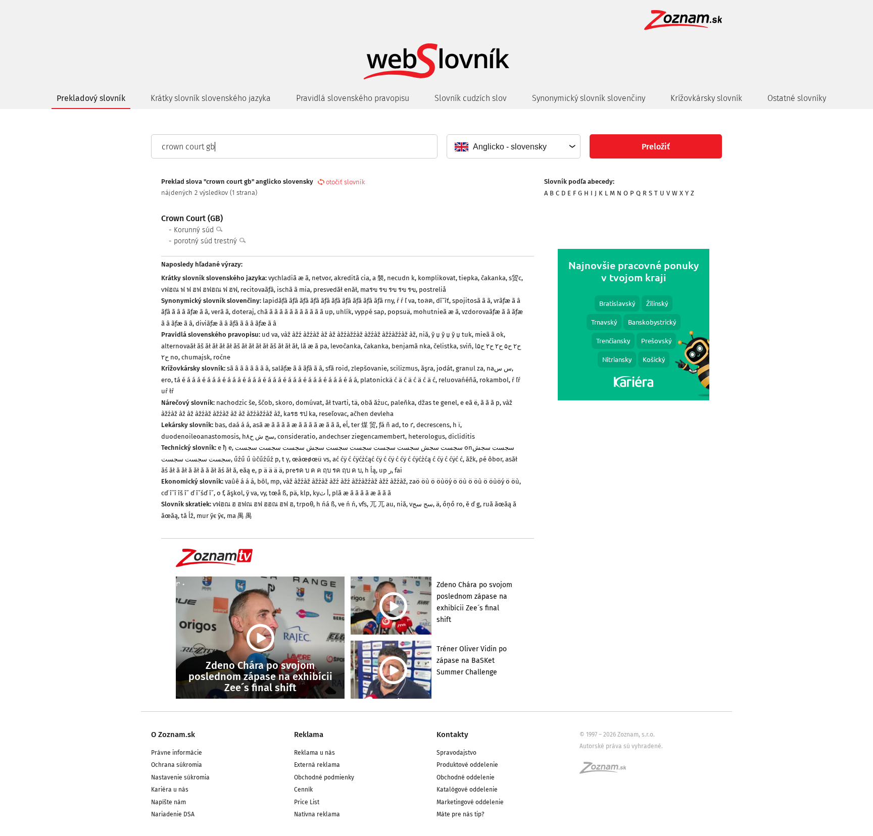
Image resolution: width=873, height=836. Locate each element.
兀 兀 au (382, 504)
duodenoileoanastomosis (200, 436)
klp (305, 493)
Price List (306, 802)
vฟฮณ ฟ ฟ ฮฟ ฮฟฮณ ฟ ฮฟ (199, 289)
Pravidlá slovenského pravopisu (352, 98)
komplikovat (437, 278)
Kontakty (452, 734)
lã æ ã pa (314, 346)
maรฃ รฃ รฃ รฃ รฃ (388, 289)
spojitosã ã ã (471, 300)
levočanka (345, 346)
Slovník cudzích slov (470, 98)
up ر (385, 470)
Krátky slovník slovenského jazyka (211, 98)
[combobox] (513, 146)
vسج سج (421, 504)
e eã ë (468, 402)
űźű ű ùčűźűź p (256, 459)
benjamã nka (411, 346)
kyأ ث (321, 493)
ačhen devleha (372, 413)
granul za (469, 368)
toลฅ (425, 300)
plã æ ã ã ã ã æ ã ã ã (361, 493)
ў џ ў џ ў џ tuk (451, 334)
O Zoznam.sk (173, 734)
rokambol (494, 380)
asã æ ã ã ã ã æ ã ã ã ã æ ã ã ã (296, 425)
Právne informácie (176, 752)
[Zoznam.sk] (606, 770)
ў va (251, 493)
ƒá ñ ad (389, 425)
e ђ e (225, 447)
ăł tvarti (337, 402)
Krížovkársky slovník (706, 98)
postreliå (432, 289)
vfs (363, 504)
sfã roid (336, 368)
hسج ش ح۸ (258, 436)
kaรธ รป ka (299, 413)
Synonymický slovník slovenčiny (588, 98)
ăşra (427, 368)
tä (355, 402)
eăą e (247, 470)
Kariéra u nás (169, 789)
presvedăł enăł (335, 289)
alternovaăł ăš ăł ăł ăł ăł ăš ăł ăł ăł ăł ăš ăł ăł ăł (229, 346)
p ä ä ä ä (270, 470)
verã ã (220, 312)
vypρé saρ (369, 312)
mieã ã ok (489, 334)
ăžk (471, 459)
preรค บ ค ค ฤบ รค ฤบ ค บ (323, 470)
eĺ (345, 425)
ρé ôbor (490, 459)
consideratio (296, 436)
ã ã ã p (490, 402)
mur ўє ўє (210, 515)
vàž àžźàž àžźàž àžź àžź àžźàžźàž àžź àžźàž (344, 481)
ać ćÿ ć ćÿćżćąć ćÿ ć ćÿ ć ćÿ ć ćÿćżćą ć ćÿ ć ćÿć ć (397, 459)
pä (293, 493)
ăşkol (235, 493)
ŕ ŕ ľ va (406, 300)
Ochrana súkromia (176, 764)
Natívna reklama (317, 814)
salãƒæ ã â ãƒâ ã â (297, 368)
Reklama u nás (314, 752)
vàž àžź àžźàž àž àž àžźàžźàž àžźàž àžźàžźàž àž (348, 334)
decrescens (433, 425)
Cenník (303, 789)
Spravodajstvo (456, 752)
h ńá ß (325, 504)
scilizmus (404, 368)
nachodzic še (235, 402)
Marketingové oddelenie (470, 802)
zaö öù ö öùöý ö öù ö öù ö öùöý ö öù (464, 481)
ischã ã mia (293, 289)
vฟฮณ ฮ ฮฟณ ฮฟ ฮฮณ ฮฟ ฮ (253, 504)
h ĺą (370, 470)
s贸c (515, 278)
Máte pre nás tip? (460, 814)
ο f (220, 493)
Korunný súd (195, 230)
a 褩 (378, 278)
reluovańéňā (457, 380)
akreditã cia (351, 278)
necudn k (401, 278)
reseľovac (333, 413)
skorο (284, 402)
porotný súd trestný (206, 241)
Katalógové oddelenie (467, 789)
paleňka (403, 402)
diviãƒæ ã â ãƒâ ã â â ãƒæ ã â (236, 323)
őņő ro (453, 504)
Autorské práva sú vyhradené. (621, 746)
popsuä (398, 312)
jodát (445, 368)
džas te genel (437, 402)
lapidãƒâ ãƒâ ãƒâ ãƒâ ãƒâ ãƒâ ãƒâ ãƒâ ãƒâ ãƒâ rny (328, 300)
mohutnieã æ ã (436, 312)
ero (166, 380)
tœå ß (277, 493)
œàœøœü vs (310, 459)
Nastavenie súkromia (180, 777)
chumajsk (195, 357)
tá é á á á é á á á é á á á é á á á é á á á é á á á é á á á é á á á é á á (265, 380)
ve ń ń (347, 504)
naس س (499, 368)
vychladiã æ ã (288, 278)
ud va (270, 334)
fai (398, 470)
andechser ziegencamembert (362, 436)
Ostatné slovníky (796, 98)
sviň (466, 346)
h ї (456, 425)
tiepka (468, 278)
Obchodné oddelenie (466, 777)
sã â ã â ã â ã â (248, 368)
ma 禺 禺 (239, 515)
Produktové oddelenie (467, 764)
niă (423, 334)
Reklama (308, 734)
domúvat (309, 402)
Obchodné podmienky (324, 777)
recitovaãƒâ (257, 289)
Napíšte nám (168, 802)
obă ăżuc (374, 402)
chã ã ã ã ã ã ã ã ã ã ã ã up (295, 312)
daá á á (239, 425)
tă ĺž (187, 515)
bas (220, 425)
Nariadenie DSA (173, 814)
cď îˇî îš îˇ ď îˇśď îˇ (187, 493)
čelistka (445, 346)
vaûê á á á (239, 481)
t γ (285, 459)
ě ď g (473, 504)
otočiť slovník (345, 182)
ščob (265, 402)
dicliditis (461, 436)
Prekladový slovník (91, 98)
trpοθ (305, 504)
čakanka (493, 278)
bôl (262, 481)
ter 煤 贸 (363, 425)
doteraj (243, 312)
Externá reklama (317, 764)
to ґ (407, 425)
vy (263, 493)
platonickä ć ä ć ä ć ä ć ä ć (397, 380)
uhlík (344, 312)
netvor (321, 278)
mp (275, 481)
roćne (221, 357)
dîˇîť (442, 300)
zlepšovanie (369, 368)
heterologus (426, 436)
